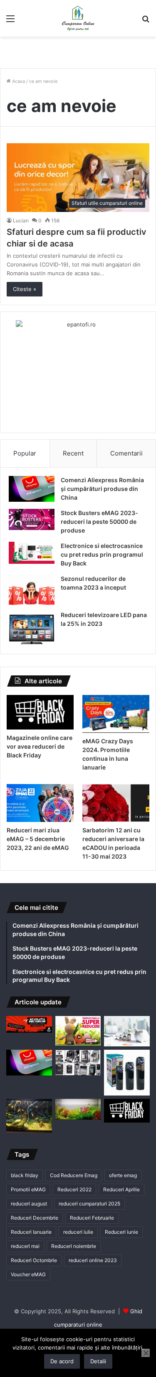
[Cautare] (145, 21)
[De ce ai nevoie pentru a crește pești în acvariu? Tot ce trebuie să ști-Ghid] (78, 1109)
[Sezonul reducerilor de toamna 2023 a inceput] (31, 590)
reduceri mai (25, 1246)
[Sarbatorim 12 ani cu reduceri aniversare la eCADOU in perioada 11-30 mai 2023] (115, 803)
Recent (73, 453)
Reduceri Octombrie (34, 1260)
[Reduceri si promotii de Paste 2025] (78, 1031)
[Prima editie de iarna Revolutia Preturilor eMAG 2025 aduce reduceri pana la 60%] (29, 1024)
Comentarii (126, 453)
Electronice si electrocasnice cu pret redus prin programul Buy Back (102, 554)
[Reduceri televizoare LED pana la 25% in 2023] (31, 628)
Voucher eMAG (28, 1274)
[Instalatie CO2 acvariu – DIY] (29, 1116)
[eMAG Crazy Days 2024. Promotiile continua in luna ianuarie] (115, 714)
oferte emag (123, 1175)
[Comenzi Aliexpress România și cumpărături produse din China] (31, 489)
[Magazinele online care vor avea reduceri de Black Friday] (40, 712)
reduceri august (29, 1203)
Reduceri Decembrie (34, 1218)
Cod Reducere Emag (73, 1175)
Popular (24, 453)
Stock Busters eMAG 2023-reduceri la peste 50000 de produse (99, 521)
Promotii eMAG (28, 1189)
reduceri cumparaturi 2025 (89, 1203)
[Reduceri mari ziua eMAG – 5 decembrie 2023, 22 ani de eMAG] (40, 803)
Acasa (18, 81)
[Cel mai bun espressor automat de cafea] (78, 1063)
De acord (62, 1361)
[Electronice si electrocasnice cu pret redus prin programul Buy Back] (31, 553)
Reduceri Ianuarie (31, 1232)
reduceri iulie (78, 1232)
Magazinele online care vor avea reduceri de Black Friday (39, 746)
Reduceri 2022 (74, 1189)
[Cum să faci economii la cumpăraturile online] (127, 1031)
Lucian (21, 220)
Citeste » (24, 289)
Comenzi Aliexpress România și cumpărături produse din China (102, 488)
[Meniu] (10, 21)
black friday (24, 1175)
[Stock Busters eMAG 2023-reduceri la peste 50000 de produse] (31, 519)
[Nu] (145, 1353)
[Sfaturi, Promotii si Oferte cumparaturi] (78, 18)
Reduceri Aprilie (121, 1189)
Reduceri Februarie (92, 1218)
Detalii (98, 1361)
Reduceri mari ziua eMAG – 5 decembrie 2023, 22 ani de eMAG (38, 839)
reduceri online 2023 (93, 1260)
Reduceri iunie (121, 1232)
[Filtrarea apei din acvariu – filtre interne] (127, 1073)
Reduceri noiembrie (73, 1246)
